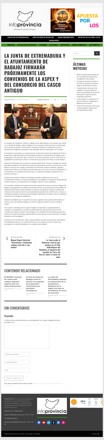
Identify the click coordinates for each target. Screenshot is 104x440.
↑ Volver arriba (95, 434)
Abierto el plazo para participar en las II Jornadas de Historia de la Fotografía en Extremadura (88, 77)
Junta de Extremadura (18, 37)
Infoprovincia (9, 100)
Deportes (64, 45)
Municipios (54, 41)
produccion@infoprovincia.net (14, 415)
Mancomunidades (66, 37)
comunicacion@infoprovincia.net (15, 422)
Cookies (22, 434)
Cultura (53, 45)
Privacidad (37, 434)
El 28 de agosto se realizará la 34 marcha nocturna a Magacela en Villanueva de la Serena (87, 101)
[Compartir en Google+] (58, 99)
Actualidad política (26, 45)
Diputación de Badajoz (43, 37)
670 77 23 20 (29, 415)
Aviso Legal (29, 434)
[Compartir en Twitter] (55, 99)
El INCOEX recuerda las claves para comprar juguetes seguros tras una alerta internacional (13, 281)
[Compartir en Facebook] (51, 99)
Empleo (11, 45)
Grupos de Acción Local (89, 37)
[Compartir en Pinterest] (62, 99)
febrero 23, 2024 (23, 100)
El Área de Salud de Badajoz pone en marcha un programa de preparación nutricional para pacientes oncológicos (35, 283)
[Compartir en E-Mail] (65, 99)
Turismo (43, 45)
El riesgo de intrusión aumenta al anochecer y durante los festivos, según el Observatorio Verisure (88, 83)
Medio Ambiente (79, 45)
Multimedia (94, 45)
